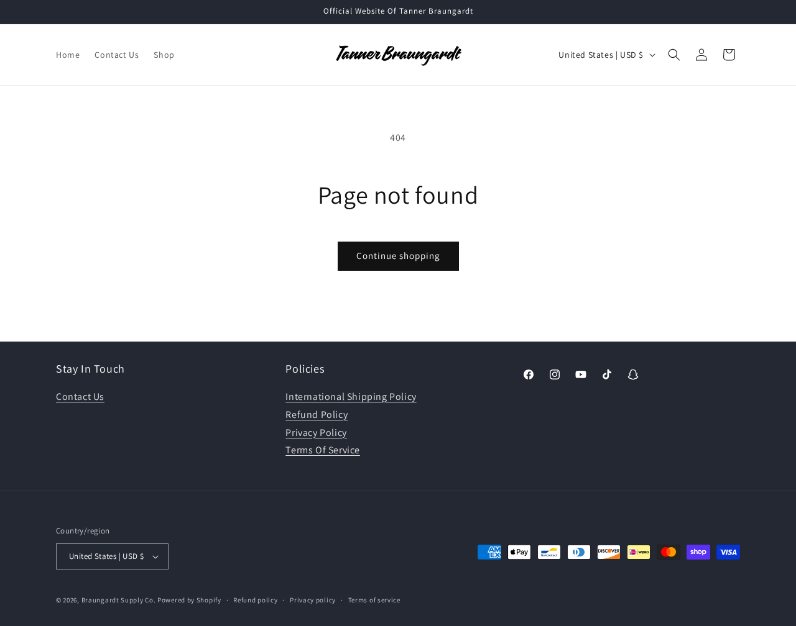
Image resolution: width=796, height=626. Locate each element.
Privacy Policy (315, 432)
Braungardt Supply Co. (118, 600)
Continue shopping (398, 255)
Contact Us (80, 396)
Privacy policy (313, 600)
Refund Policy (316, 414)
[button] (674, 54)
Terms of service (374, 600)
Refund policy (255, 600)
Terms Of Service (322, 450)
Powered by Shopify (189, 600)
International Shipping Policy (350, 396)
